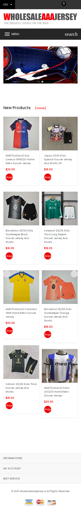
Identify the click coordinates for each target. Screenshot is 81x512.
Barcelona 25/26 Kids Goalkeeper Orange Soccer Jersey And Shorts (58, 314)
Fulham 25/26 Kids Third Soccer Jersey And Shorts (21, 387)
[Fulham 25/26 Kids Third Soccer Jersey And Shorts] (21, 361)
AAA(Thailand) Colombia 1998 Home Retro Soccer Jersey (21, 313)
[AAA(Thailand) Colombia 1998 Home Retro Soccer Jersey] (21, 287)
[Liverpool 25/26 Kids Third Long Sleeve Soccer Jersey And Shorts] (60, 208)
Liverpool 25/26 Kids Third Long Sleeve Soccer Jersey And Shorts (57, 236)
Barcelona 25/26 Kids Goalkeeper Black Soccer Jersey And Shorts (19, 236)
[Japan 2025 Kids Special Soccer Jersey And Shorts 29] (60, 133)
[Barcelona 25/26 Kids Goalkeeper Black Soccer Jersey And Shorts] (21, 208)
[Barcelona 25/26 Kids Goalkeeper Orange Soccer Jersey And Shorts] (60, 287)
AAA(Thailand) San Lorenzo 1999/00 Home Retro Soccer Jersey (20, 159)
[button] (38, 81)
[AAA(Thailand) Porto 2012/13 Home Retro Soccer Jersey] (60, 365)
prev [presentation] (6, 64)
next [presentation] (74, 64)
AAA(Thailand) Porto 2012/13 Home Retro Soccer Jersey (56, 391)
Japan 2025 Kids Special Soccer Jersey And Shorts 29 (58, 159)
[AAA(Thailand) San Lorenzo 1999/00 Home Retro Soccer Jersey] (21, 133)
